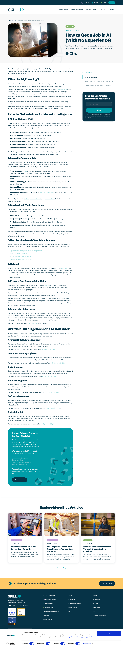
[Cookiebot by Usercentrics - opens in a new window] (11, 644)
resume (47, 285)
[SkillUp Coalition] (16, 9)
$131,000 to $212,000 (48, 424)
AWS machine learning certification (21, 259)
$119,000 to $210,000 (52, 392)
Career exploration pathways (21, 462)
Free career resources (19, 464)
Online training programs (20, 458)
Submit (99, 110)
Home (9, 20)
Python (24, 171)
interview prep (32, 323)
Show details (87, 643)
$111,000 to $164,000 (49, 376)
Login (111, 2)
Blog (15, 20)
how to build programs (46, 192)
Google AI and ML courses (18, 253)
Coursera (33, 199)
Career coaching (17, 460)
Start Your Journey (106, 583)
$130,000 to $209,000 (53, 408)
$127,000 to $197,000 (48, 349)
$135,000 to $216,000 (57, 363)
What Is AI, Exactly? (91, 77)
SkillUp (26, 199)
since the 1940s (61, 89)
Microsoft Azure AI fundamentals (20, 256)
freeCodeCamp (50, 199)
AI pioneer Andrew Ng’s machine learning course (26, 251)
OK (109, 633)
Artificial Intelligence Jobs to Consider (98, 85)
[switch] (48, 643)
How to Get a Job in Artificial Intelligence (99, 81)
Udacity (38, 199)
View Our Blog (61, 568)
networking (65, 268)
